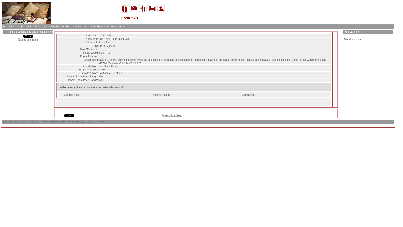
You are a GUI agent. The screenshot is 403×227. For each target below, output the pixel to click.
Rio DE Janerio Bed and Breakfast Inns (30, 31)
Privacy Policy (76, 121)
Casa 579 (106, 35)
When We (100, 121)
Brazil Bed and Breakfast (17, 26)
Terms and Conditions (54, 121)
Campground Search (119, 26)
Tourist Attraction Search (49, 26)
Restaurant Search (77, 26)
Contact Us (21, 121)
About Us (8, 121)
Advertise (35, 121)
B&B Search (98, 26)
